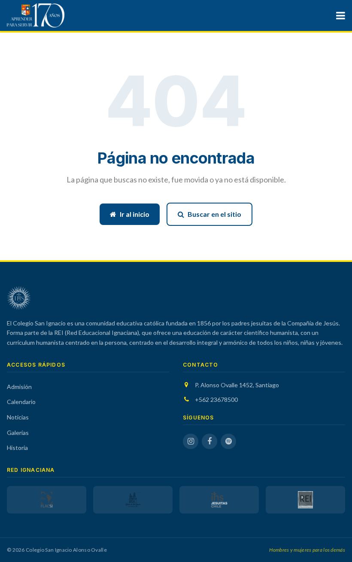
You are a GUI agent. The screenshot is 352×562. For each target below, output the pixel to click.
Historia (17, 447)
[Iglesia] (133, 499)
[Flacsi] (46, 499)
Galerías (18, 432)
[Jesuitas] (219, 499)
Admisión (19, 386)
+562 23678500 (216, 399)
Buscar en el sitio (214, 214)
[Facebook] (209, 441)
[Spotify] (228, 441)
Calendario (21, 401)
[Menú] (340, 15)
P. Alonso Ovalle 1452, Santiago (237, 385)
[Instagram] (190, 441)
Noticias (18, 417)
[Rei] (305, 499)
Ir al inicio (134, 214)
